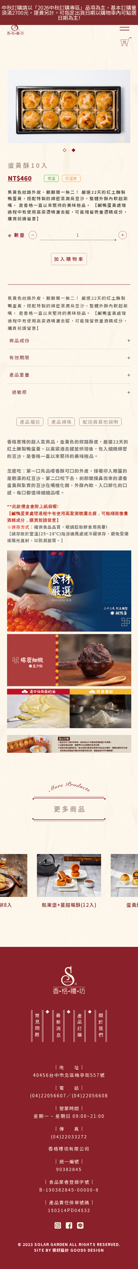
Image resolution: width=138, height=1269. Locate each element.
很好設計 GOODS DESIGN (78, 1250)
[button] (64, 150)
